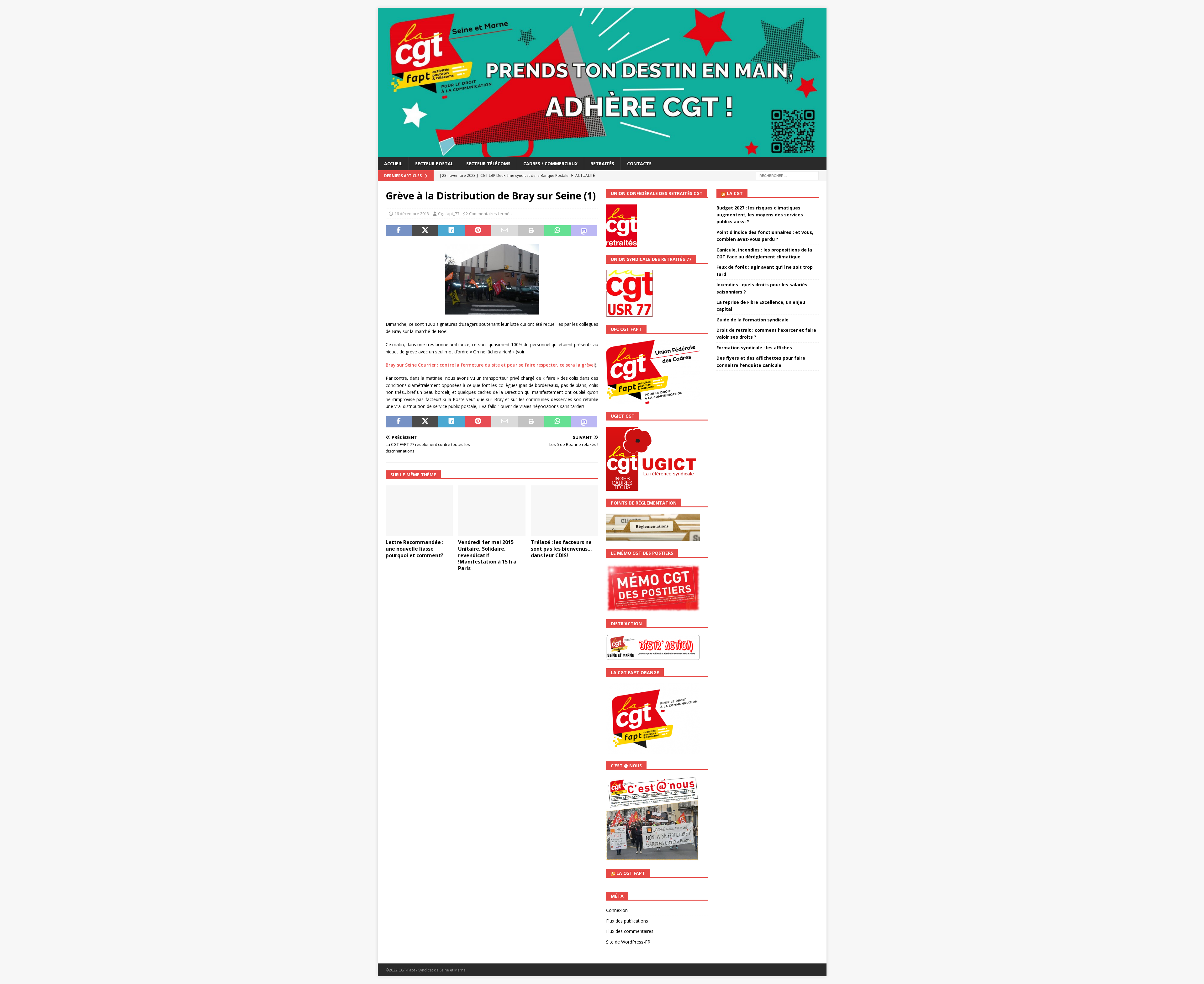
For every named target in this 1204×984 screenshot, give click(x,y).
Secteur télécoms (488, 164)
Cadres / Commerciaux (550, 164)
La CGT (735, 193)
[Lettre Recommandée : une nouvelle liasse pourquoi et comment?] (419, 510)
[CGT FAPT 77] (602, 153)
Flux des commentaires (629, 931)
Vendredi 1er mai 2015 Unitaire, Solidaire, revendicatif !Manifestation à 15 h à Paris (487, 555)
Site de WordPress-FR (628, 942)
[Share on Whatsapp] (557, 230)
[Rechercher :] (787, 175)
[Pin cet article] (478, 230)
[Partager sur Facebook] (399, 230)
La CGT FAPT (630, 873)
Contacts (639, 164)
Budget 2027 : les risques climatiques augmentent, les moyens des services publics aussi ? (759, 215)
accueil (393, 164)
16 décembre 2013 (411, 213)
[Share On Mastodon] (584, 230)
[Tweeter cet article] (425, 230)
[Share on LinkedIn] (451, 230)
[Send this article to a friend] (504, 230)
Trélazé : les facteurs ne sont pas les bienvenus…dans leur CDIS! (561, 549)
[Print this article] (531, 230)
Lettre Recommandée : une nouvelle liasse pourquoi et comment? (414, 549)
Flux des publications (627, 921)
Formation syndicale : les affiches (754, 348)
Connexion (617, 910)
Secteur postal (434, 164)
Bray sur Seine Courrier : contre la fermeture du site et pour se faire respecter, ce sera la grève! (490, 365)
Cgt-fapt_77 (448, 213)
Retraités (602, 164)
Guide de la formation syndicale (752, 320)
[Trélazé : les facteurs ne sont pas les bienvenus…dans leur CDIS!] (564, 510)
